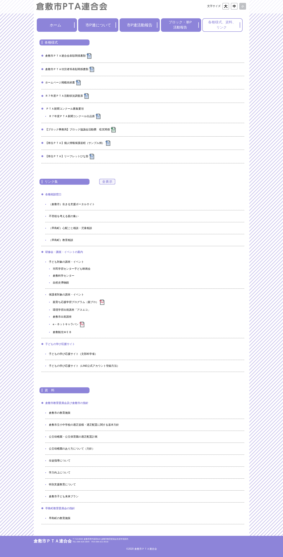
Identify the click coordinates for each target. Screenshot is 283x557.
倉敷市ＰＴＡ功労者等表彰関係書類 (66, 69)
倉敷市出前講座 (62, 316)
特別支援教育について (62, 484)
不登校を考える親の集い (64, 216)
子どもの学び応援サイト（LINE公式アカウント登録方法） (84, 365)
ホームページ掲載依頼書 (60, 82)
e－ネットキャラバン (66, 324)
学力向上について (59, 472)
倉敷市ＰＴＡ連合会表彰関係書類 (65, 55)
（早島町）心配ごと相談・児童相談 (70, 228)
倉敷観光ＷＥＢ (62, 332)
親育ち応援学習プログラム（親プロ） (76, 302)
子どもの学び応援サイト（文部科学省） (73, 353)
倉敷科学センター (63, 275)
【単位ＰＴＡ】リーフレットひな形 (66, 156)
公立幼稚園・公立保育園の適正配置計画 (73, 436)
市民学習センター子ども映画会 (71, 268)
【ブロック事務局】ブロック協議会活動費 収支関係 (77, 129)
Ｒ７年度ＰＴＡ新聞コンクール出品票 (72, 116)
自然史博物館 (61, 282)
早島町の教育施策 (59, 518)
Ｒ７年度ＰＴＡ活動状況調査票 (64, 95)
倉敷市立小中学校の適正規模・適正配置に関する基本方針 (84, 424)
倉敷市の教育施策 (59, 412)
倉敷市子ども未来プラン (64, 496)
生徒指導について (59, 460)
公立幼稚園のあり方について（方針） (72, 448)
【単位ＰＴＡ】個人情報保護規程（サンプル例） (75, 142)
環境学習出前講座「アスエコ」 (71, 309)
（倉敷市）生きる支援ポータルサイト (72, 204)
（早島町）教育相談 (61, 240)
